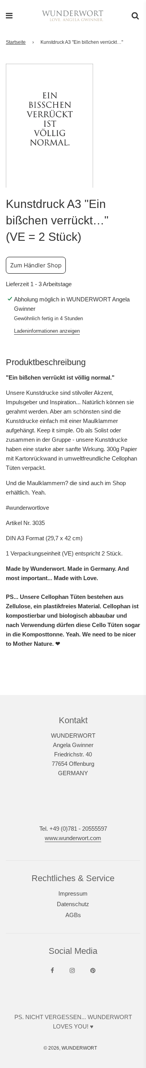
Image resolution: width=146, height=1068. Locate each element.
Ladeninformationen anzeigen (47, 331)
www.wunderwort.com (73, 838)
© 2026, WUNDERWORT (70, 1048)
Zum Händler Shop (36, 265)
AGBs (73, 915)
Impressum (73, 893)
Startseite (16, 42)
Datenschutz (73, 904)
